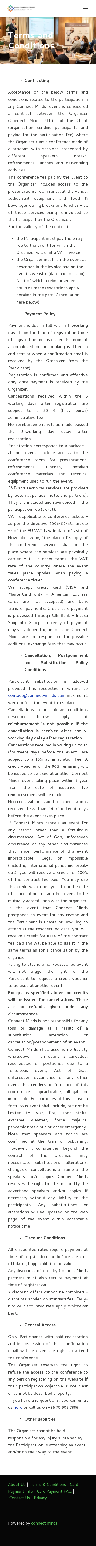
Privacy (40, 1498)
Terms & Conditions (48, 1485)
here (19, 1407)
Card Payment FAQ (54, 1492)
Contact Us (19, 1498)
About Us (17, 1485)
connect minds (44, 1523)
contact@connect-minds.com (36, 696)
